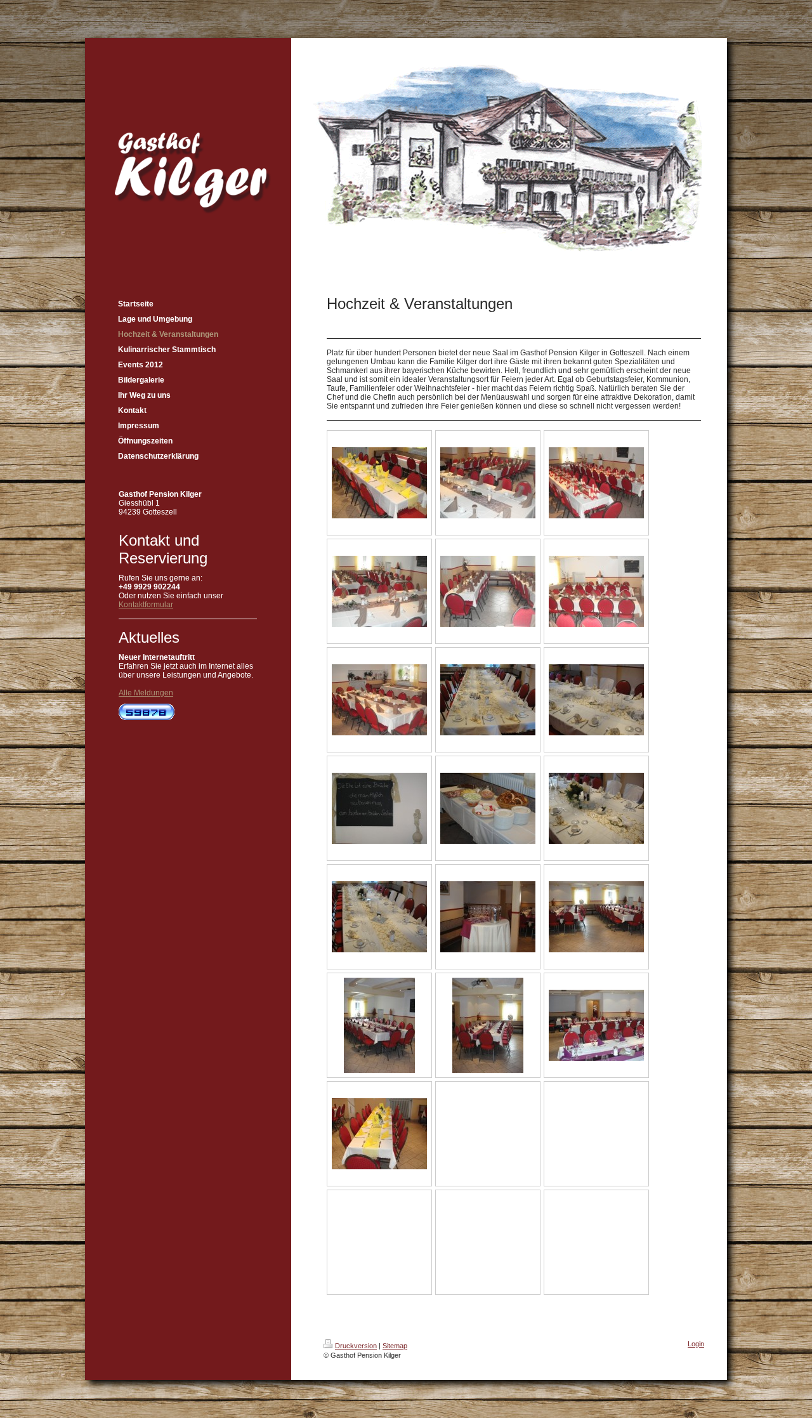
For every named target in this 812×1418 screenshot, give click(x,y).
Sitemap (395, 1345)
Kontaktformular (146, 604)
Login (696, 1344)
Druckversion (356, 1345)
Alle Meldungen (146, 692)
